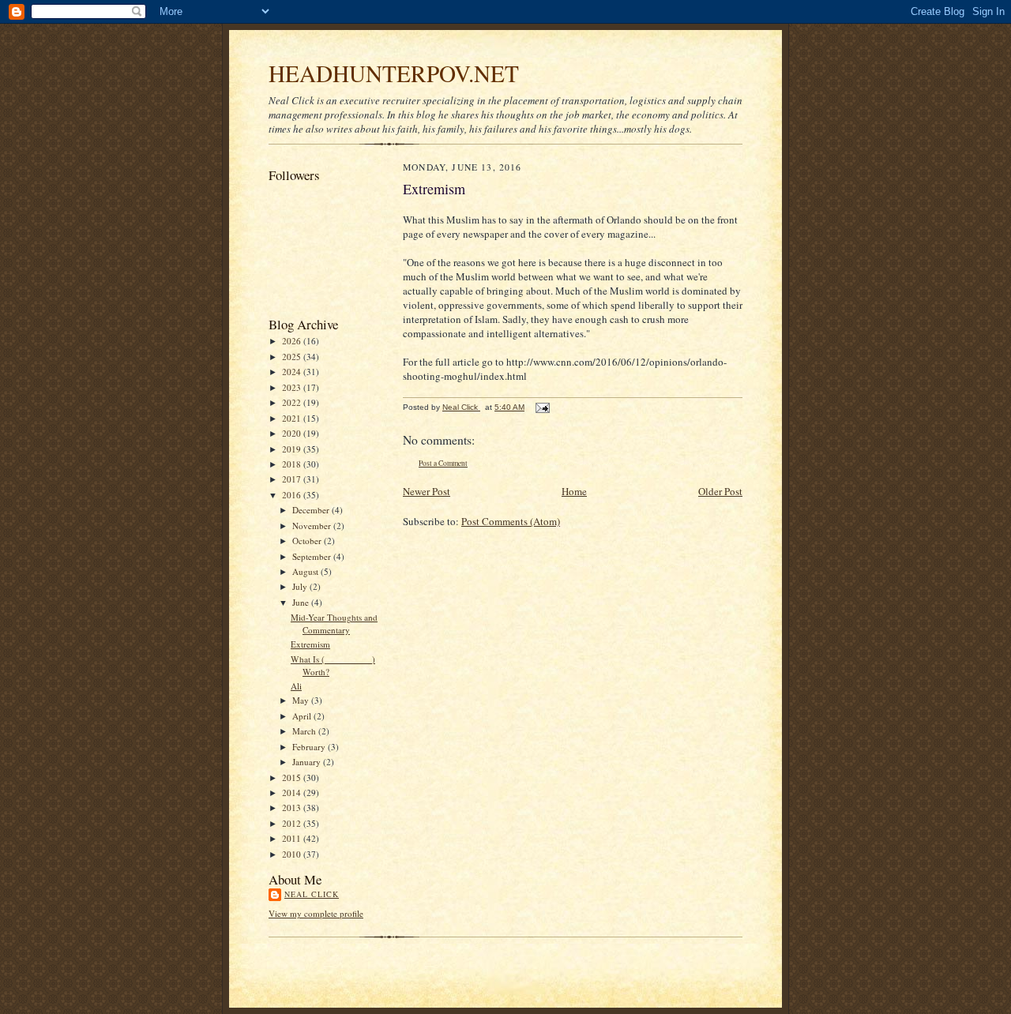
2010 (292, 854)
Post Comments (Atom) (510, 521)
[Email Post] (542, 407)
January (307, 762)
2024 (292, 371)
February (310, 747)
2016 (292, 495)
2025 (292, 356)
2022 (292, 402)
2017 (292, 479)
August (306, 571)
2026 (292, 341)
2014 (292, 792)
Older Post (720, 491)
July (301, 586)
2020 (292, 433)
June (301, 602)
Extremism (310, 644)
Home (574, 491)
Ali (296, 686)
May (301, 700)
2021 (292, 418)
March (305, 731)
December (312, 510)
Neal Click (311, 893)
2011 (292, 838)
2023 (292, 387)
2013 (292, 807)
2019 (292, 449)
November (312, 525)
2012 (292, 823)
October (308, 540)
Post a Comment (443, 463)
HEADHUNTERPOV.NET (394, 73)
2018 (292, 464)
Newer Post (426, 491)
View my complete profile (316, 913)
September (312, 556)
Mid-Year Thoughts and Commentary (334, 623)
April (303, 716)
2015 (292, 777)
